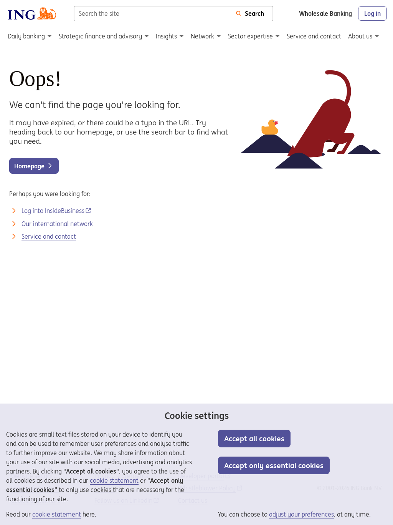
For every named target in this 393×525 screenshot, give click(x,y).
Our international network (57, 224)
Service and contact (48, 236)
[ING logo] (32, 13)
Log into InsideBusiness (52, 210)
